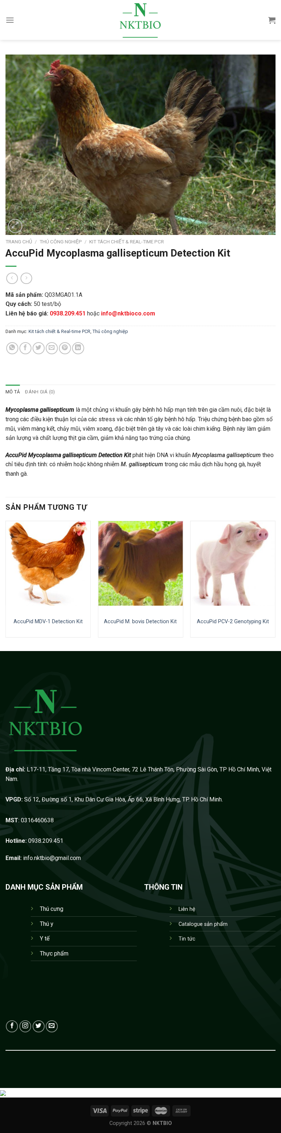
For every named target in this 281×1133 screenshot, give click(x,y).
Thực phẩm (54, 953)
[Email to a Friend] (52, 348)
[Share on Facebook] (25, 348)
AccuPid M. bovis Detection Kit (140, 621)
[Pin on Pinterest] (65, 348)
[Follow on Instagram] (25, 1026)
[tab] (12, 392)
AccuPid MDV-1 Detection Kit (48, 621)
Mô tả (12, 392)
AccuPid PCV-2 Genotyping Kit (233, 621)
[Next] (275, 585)
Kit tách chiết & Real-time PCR (126, 241)
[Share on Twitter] (39, 348)
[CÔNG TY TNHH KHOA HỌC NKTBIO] (140, 20)
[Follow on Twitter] (39, 1026)
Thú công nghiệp (61, 241)
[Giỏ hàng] (272, 20)
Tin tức (187, 939)
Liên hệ (187, 909)
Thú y (46, 923)
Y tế (44, 938)
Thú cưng (51, 908)
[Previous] (5, 585)
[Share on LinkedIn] (78, 348)
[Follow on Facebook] (12, 1026)
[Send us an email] (52, 1026)
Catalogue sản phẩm (203, 924)
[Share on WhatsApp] (12, 348)
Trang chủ (18, 241)
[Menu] (9, 20)
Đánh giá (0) (40, 392)
